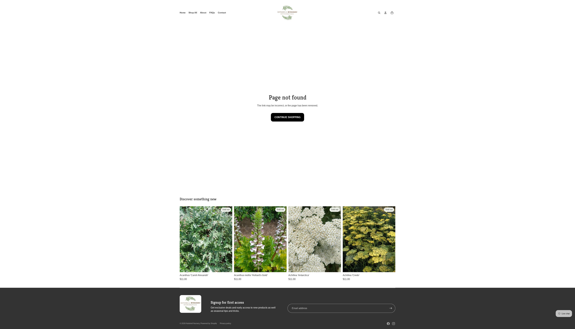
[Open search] (379, 12)
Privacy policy (225, 323)
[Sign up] (391, 308)
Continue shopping (287, 117)
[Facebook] (388, 323)
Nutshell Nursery (193, 323)
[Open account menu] (385, 12)
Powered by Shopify (209, 323)
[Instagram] (393, 323)
